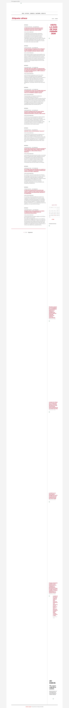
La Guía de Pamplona (29, 73)
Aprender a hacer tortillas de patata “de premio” (34, 131)
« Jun (53, 219)
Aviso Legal (28, 706)
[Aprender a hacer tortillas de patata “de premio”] (16, 132)
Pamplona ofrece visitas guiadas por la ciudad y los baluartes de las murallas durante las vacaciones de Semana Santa (34, 212)
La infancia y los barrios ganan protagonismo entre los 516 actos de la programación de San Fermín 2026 (53, 496)
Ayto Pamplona (36, 26)
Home (53, 18)
